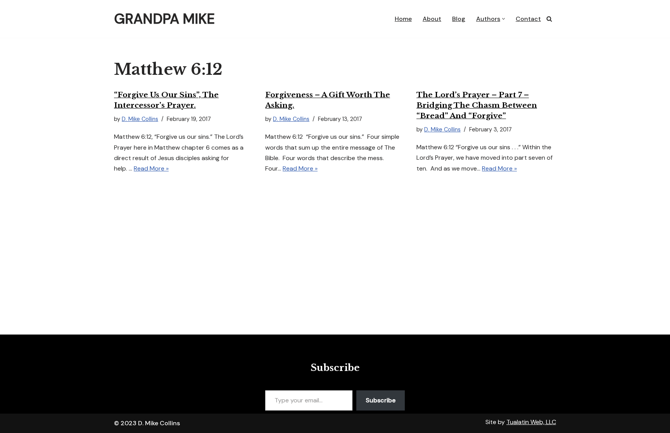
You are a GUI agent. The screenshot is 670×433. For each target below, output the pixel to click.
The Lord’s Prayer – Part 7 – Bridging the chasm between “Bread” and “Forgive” (476, 105)
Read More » (151, 168)
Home (403, 19)
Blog (458, 19)
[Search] (549, 19)
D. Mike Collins (140, 119)
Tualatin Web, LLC (531, 422)
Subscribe (380, 400)
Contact (528, 19)
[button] (503, 18)
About (432, 19)
